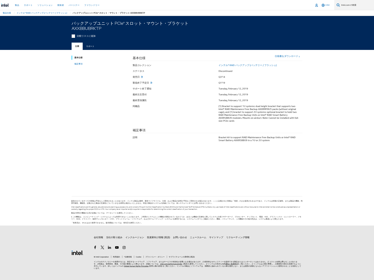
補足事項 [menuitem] (78, 63)
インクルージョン (134, 237)
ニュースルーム (198, 237)
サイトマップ (216, 237)
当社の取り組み (114, 237)
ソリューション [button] (45, 5)
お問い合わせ (180, 237)
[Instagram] (124, 248)
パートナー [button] (74, 5)
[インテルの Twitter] (102, 248)
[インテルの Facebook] (95, 248)
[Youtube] (116, 248)
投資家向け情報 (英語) (158, 237)
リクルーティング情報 (238, 237)
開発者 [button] (60, 5)
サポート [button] (28, 5)
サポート (90, 46)
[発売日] (141, 77)
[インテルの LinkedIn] (109, 248)
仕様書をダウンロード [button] (286, 56)
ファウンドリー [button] (92, 5)
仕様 (77, 46)
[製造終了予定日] (151, 83)
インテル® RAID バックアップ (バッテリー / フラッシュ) (248, 65)
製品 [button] (17, 5)
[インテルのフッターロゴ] (77, 252)
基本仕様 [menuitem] (78, 57)
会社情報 (98, 237)
